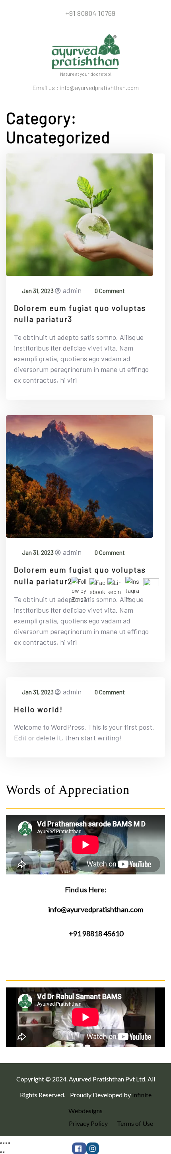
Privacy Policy (88, 1123)
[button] (159, 104)
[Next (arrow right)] (3, 1152)
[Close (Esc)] (1, 1143)
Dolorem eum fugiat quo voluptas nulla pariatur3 (80, 313)
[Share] (3, 1143)
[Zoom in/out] (9, 1143)
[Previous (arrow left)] (1, 1152)
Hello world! (38, 709)
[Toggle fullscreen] (6, 1143)
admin (72, 290)
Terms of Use (135, 1123)
